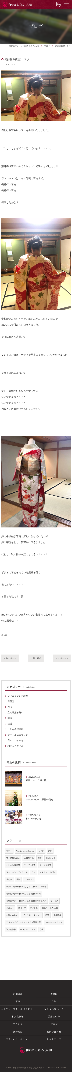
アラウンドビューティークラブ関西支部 (23, 922)
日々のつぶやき (15, 740)
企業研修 (57, 915)
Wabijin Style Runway (25, 851)
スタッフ (22, 908)
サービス (54, 901)
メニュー (10, 908)
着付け (4, 635)
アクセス (34, 908)
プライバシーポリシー (31, 915)
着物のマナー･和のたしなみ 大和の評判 (23, 894)
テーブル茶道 (29, 865)
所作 (50, 851)
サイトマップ (54, 1039)
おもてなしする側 (47, 872)
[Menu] (66, 4)
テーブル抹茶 (45, 865)
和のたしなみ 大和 (50, 908)
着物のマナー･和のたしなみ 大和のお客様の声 (26, 901)
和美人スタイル (15, 746)
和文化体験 (11, 929)
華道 (10, 718)
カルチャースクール (53, 922)
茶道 (10, 724)
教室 (47, 915)
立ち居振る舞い (15, 712)
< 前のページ (10, 658)
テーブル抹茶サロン (18, 735)
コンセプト (29, 879)
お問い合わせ (12, 915)
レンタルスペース (27, 929)
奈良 (42, 929)
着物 (18, 879)
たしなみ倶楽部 (15, 729)
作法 (10, 707)
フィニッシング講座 (18, 696)
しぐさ (41, 851)
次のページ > (62, 658)
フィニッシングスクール (16, 872)
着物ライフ (50, 858)
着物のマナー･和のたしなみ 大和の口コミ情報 (26, 887)
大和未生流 (29, 858)
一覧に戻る (36, 658)
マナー (9, 851)
